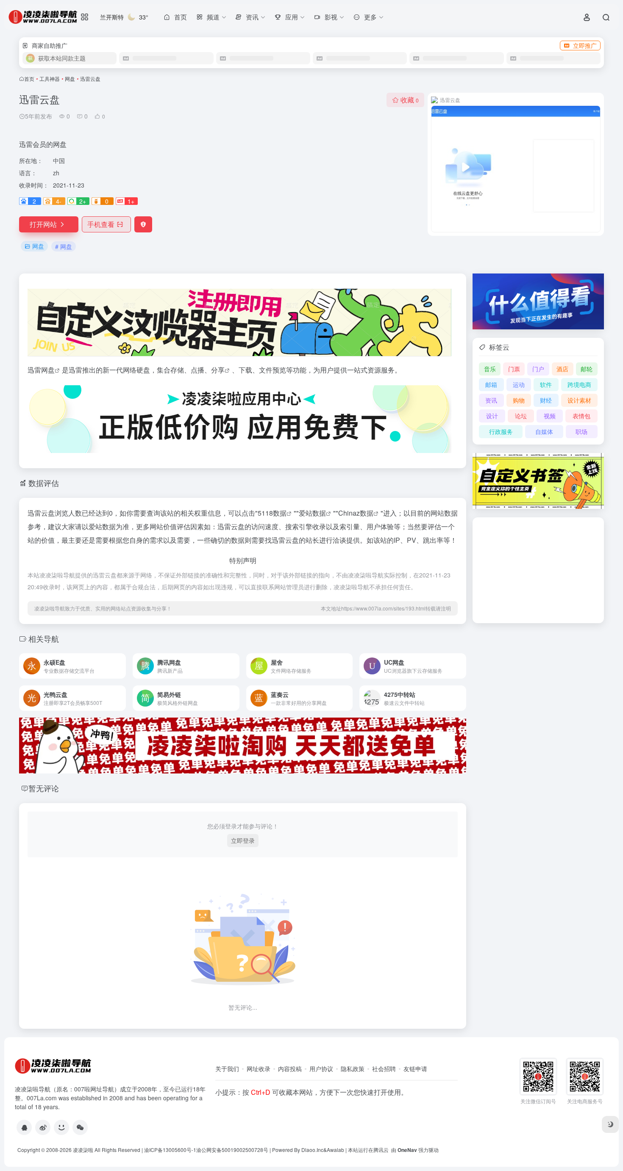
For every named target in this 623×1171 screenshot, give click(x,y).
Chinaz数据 (355, 513)
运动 (519, 384)
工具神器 (49, 78)
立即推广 (585, 45)
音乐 (490, 369)
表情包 (581, 416)
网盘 (70, 78)
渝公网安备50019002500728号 (232, 1149)
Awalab (335, 1149)
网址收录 (258, 1068)
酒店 (562, 369)
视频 (550, 416)
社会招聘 (384, 1068)
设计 (492, 416)
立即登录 (243, 840)
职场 (581, 431)
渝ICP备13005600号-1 (170, 1149)
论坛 (521, 416)
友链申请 (415, 1068)
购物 (519, 400)
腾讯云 (381, 1149)
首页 (29, 78)
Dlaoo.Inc (312, 1149)
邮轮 (586, 369)
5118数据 (272, 513)
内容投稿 (290, 1068)
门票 (514, 369)
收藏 (409, 100)
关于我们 (227, 1068)
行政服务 (501, 431)
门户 (538, 369)
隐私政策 (352, 1068)
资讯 (491, 400)
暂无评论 (43, 787)
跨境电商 (579, 384)
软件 (546, 384)
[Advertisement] (538, 570)
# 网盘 (63, 246)
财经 (546, 400)
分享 (218, 370)
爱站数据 (312, 513)
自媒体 (544, 431)
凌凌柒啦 (83, 1149)
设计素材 (579, 400)
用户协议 (321, 1068)
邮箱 (491, 384)
